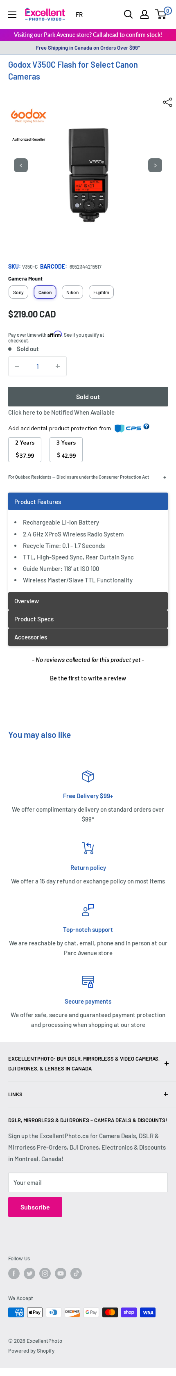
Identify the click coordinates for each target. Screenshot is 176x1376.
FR (79, 14)
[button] (88, 677)
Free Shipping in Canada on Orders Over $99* (88, 47)
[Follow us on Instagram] (45, 1273)
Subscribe (35, 1207)
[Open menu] (12, 14)
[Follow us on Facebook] (14, 1273)
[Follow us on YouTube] (60, 1273)
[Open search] (128, 14)
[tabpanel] (88, 542)
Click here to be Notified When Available (61, 412)
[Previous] (21, 165)
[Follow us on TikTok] (76, 1273)
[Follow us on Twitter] (29, 1273)
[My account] (144, 14)
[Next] (155, 165)
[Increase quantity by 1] (57, 366)
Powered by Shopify (31, 1350)
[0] (161, 14)
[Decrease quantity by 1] (17, 366)
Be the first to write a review (88, 678)
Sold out (88, 396)
